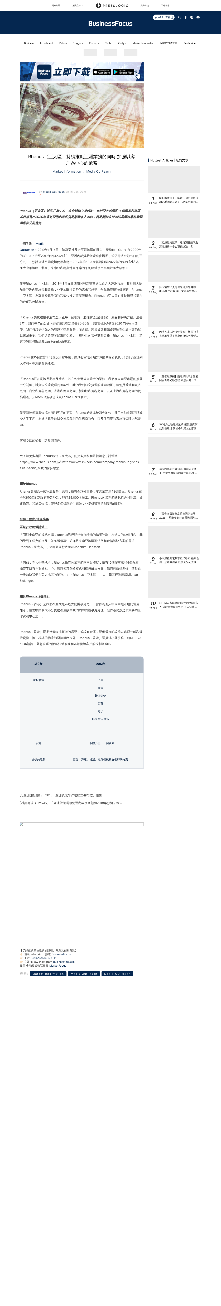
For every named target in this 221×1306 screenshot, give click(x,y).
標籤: (24, 973)
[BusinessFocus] (110, 23)
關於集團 (56, 5)
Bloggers (78, 43)
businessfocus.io (64, 961)
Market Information (143, 43)
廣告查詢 (145, 5)
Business (29, 43)
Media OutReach (98, 171)
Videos (63, 43)
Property (94, 43)
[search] (179, 17)
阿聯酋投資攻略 (168, 43)
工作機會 (165, 5)
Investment (46, 43)
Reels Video (190, 43)
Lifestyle (121, 43)
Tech (108, 43)
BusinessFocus (61, 954)
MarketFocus (57, 965)
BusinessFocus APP (43, 958)
